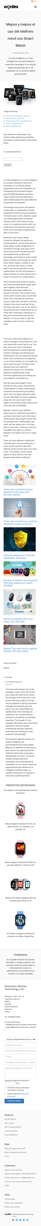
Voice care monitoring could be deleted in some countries (20, 522)
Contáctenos (14, 1101)
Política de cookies (12, 1207)
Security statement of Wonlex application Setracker (19, 556)
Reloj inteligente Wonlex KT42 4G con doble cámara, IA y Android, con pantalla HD (20, 827)
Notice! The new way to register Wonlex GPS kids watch (20, 650)
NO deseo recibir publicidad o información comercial (18, 1089)
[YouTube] (27, 1220)
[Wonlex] (11, 7)
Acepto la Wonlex (18, 1095)
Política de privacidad (13, 1203)
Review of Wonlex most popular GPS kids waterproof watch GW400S (20, 583)
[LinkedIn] (24, 1220)
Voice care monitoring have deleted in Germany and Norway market (18, 492)
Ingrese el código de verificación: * (17, 1080)
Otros (7, 1156)
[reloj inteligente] (20, 106)
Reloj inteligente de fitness (15, 1152)
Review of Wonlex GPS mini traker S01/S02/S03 (18, 620)
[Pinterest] (20, 1220)
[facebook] (13, 1220)
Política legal (10, 1199)
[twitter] (17, 1220)
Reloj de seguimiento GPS (15, 1148)
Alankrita (9, 684)
